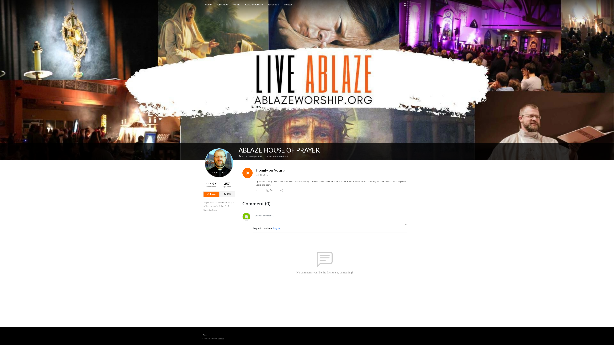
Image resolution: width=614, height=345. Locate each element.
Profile (236, 4)
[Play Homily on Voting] (247, 173)
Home (208, 4)
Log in (276, 228)
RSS (229, 194)
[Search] (405, 4)
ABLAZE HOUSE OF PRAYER (279, 150)
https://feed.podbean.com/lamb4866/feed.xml (265, 156)
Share (212, 194)
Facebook (273, 4)
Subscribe (222, 4)
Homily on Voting (270, 170)
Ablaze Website (254, 4)
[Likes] (257, 190)
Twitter (288, 4)
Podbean (221, 339)
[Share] (281, 190)
